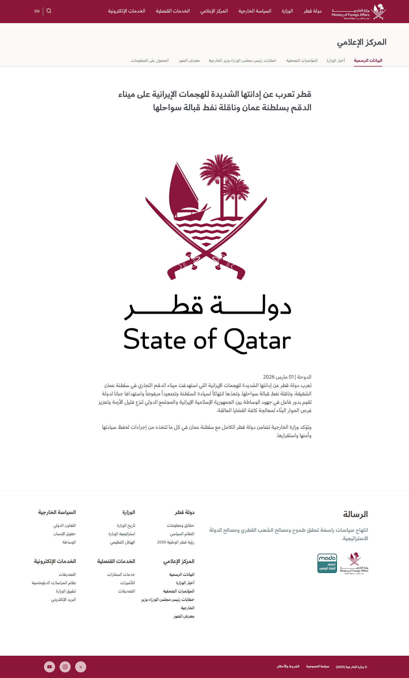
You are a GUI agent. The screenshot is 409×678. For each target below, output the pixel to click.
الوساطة (69, 542)
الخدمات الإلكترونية (126, 11)
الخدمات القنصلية (173, 11)
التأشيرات (127, 583)
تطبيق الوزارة (66, 591)
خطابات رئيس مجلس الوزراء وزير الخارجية (243, 61)
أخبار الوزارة (336, 61)
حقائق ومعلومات (180, 526)
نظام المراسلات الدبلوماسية (54, 583)
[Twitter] (80, 666)
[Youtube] (49, 666)
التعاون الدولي (64, 526)
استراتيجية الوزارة (122, 534)
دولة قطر (313, 11)
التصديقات (126, 591)
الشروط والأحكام (288, 667)
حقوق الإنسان (64, 534)
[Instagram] (65, 666)
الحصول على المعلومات (150, 61)
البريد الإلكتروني (63, 600)
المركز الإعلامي (214, 11)
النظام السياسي (182, 534)
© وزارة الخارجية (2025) (351, 667)
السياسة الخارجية (254, 11)
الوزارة (287, 11)
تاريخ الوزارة (126, 526)
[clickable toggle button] (48, 11)
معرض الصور (189, 61)
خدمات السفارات (121, 575)
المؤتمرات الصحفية (301, 61)
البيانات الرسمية (368, 61)
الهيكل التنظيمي (122, 542)
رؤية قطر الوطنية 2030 (175, 542)
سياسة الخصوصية (317, 667)
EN (37, 11)
